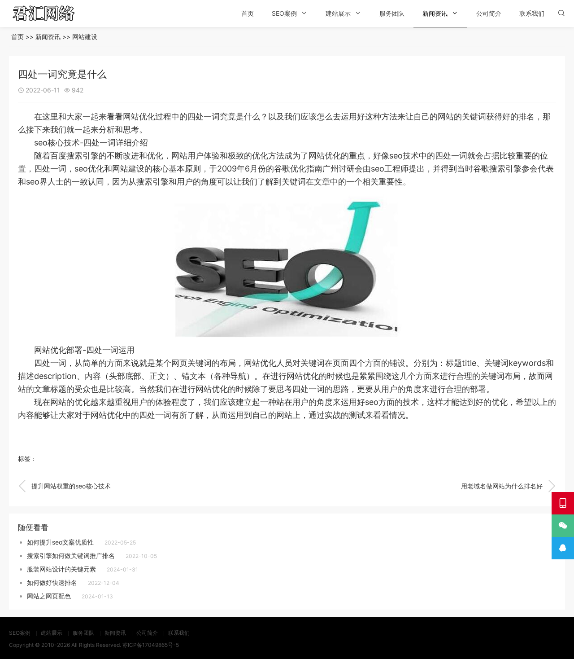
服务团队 (391, 13)
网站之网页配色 (49, 596)
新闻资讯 (435, 13)
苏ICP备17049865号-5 (150, 644)
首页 (247, 13)
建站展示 (338, 13)
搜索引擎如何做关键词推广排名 (71, 555)
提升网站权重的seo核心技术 (64, 486)
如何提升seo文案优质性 (60, 542)
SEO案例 (284, 13)
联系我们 (531, 13)
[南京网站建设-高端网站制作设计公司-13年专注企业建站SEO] (56, 13)
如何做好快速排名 (52, 582)
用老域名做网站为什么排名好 (508, 486)
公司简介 (488, 13)
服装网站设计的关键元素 (61, 569)
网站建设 (84, 36)
